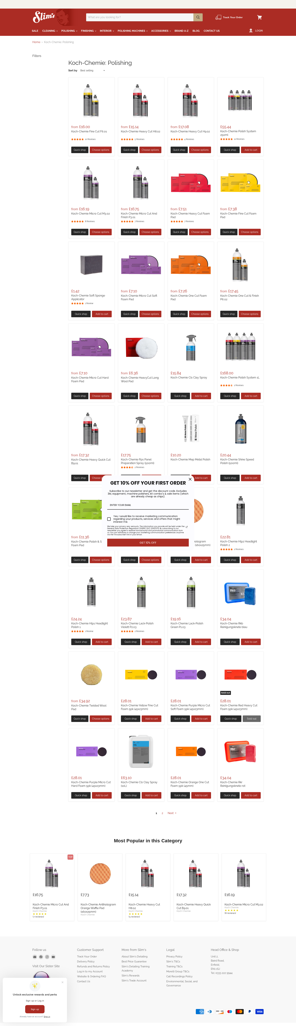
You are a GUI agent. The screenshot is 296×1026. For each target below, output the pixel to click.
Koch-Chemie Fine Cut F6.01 (89, 131)
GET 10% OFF (148, 543)
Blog (196, 30)
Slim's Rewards (130, 975)
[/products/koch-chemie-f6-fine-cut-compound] (91, 100)
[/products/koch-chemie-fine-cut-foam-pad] (240, 182)
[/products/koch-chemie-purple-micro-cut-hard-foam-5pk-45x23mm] (91, 751)
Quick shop (80, 150)
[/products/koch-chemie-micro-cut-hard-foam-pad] (91, 347)
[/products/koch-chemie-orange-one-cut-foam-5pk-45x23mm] (191, 751)
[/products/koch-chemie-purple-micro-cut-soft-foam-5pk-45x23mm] (191, 674)
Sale (35, 30)
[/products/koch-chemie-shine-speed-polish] (240, 428)
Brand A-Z (181, 30)
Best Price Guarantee (134, 961)
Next (171, 813)
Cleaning (49, 30)
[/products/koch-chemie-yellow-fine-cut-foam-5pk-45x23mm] (141, 674)
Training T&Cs (174, 966)
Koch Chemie (40, 911)
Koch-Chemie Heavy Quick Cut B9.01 (194, 906)
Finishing (87, 30)
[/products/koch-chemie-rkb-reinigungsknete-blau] (240, 592)
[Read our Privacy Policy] (187, 527)
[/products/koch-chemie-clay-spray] (191, 347)
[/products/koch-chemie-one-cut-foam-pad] (191, 265)
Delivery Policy (86, 961)
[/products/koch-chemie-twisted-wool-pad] (91, 674)
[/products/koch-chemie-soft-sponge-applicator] (91, 265)
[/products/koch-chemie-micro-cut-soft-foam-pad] (141, 265)
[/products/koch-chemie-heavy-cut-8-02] (141, 100)
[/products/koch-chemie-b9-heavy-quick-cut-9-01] (91, 428)
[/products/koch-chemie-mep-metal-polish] (191, 428)
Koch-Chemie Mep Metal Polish (190, 459)
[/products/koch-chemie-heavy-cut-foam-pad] (191, 182)
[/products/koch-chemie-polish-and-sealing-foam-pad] (91, 510)
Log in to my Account (90, 971)
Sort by (72, 70)
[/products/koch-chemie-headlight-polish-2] (240, 510)
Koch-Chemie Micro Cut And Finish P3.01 (51, 906)
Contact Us (212, 30)
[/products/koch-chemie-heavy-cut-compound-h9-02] (191, 100)
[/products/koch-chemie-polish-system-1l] (240, 347)
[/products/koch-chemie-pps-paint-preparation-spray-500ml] (141, 428)
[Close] (190, 479)
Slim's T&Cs (173, 961)
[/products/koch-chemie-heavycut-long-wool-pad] (141, 347)
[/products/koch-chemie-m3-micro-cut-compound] (91, 182)
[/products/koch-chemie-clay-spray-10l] (141, 751)
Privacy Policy (174, 956)
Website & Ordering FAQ (91, 976)
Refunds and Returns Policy (93, 966)
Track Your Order (87, 956)
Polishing (68, 30)
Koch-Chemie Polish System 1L (240, 377)
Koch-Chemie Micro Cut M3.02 (90, 213)
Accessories (160, 30)
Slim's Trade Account (134, 980)
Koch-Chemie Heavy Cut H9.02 (190, 131)
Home (36, 42)
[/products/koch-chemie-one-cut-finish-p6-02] (240, 265)
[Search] (198, 17)
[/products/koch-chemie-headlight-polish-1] (91, 592)
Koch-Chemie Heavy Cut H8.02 (140, 131)
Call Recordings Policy (179, 976)
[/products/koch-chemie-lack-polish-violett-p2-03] (141, 592)
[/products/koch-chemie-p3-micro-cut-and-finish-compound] (141, 182)
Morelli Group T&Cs (177, 971)
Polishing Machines (132, 30)
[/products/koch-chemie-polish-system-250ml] (240, 100)
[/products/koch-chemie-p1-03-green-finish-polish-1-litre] (191, 592)
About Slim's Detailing (134, 956)
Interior (106, 30)
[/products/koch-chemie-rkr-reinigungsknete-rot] (240, 751)
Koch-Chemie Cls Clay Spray (189, 377)
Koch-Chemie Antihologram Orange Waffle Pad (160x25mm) (98, 908)
